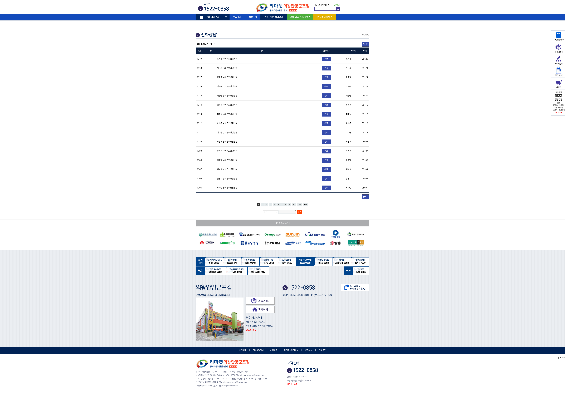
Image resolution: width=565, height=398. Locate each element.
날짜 (364, 51)
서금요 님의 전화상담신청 (227, 68)
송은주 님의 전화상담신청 (227, 123)
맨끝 (305, 205)
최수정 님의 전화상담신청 (227, 114)
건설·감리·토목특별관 (300, 17)
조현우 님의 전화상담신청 (227, 142)
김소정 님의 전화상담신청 (227, 86)
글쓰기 (365, 44)
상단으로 (561, 358)
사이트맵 (322, 350)
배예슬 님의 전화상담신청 (227, 169)
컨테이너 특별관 (324, 17)
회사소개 (237, 17)
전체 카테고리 (212, 17)
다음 (299, 205)
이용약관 (273, 350)
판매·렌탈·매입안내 (273, 17)
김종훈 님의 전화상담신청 (227, 105)
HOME (317, 5)
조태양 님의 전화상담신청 (227, 188)
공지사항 (308, 350)
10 (294, 205)
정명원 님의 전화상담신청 (227, 77)
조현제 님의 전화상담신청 (227, 59)
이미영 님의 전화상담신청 (227, 160)
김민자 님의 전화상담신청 (227, 178)
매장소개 (253, 17)
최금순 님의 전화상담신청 (227, 95)
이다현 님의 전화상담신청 (227, 132)
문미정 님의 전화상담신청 (227, 151)
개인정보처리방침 (291, 350)
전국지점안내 (258, 350)
